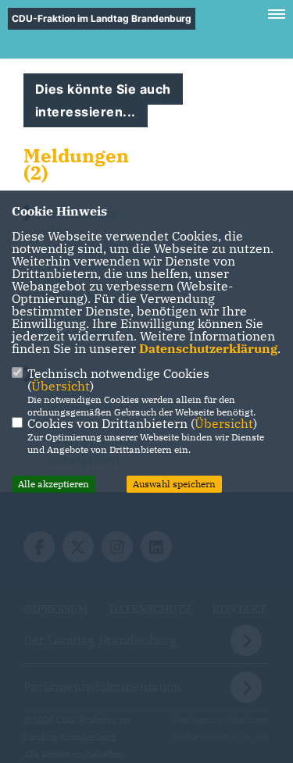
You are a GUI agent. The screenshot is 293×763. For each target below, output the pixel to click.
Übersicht (60, 386)
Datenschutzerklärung (208, 348)
